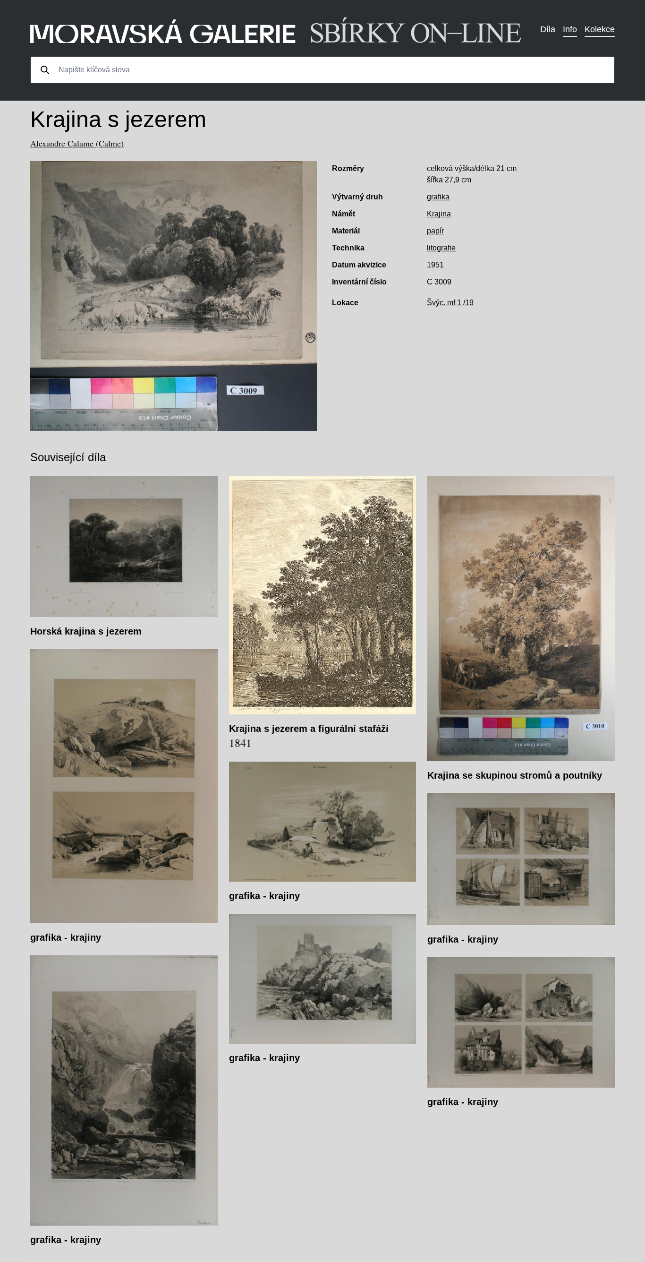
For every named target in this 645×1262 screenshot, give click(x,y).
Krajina (439, 214)
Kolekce (600, 29)
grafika (438, 197)
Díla (547, 29)
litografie (441, 248)
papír (435, 231)
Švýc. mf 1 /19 (450, 303)
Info (570, 29)
